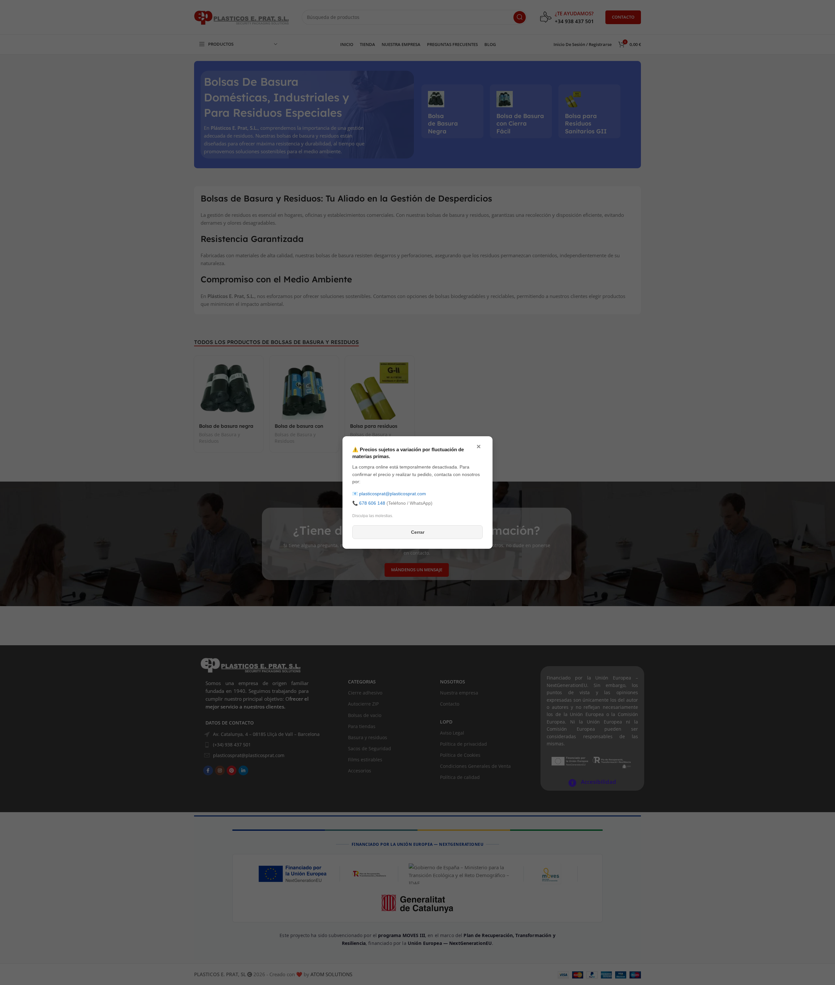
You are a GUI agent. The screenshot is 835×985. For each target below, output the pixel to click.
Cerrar (417, 532)
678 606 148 (372, 503)
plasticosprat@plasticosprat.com (392, 493)
